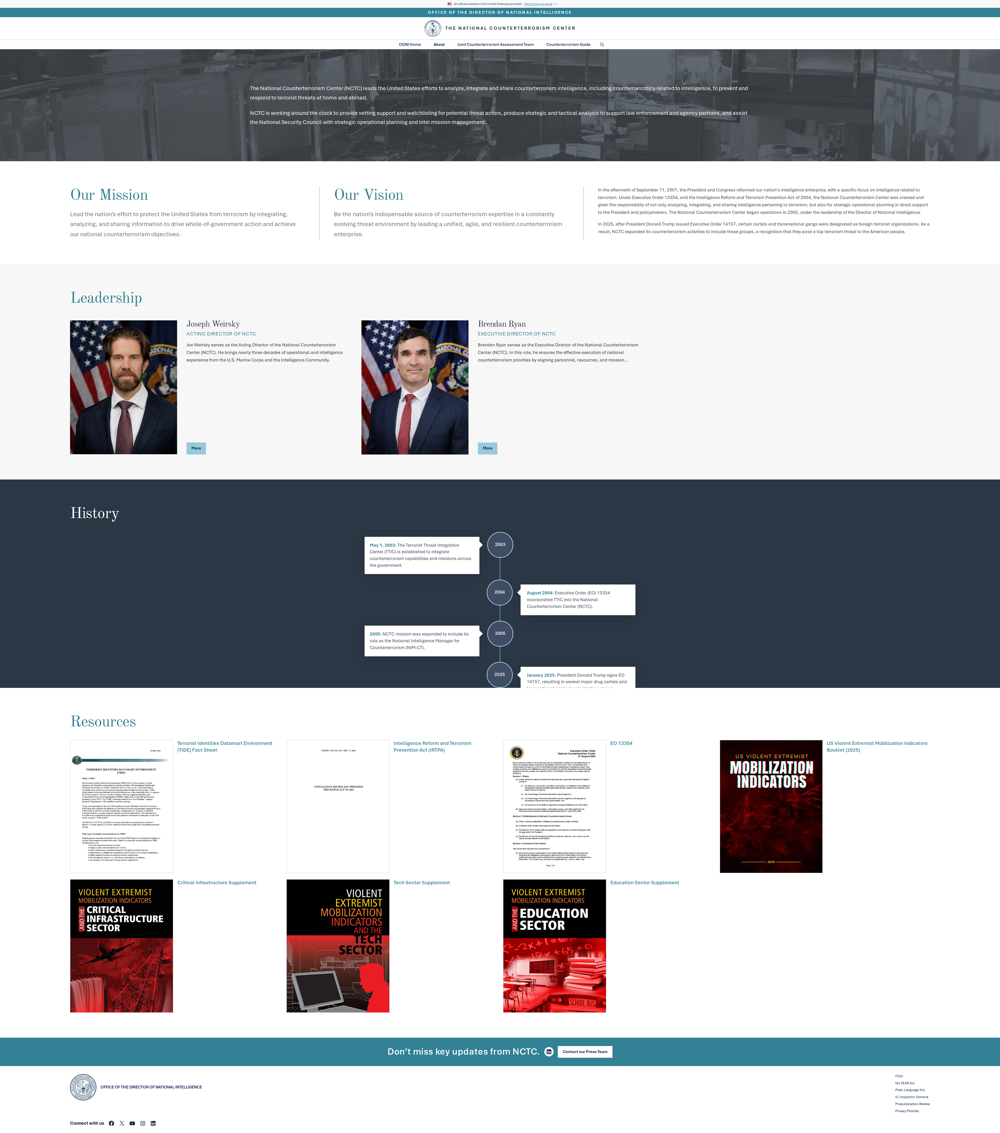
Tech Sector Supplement (422, 882)
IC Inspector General (911, 1097)
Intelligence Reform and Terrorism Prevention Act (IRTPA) (432, 746)
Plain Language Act (910, 1090)
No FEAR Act (905, 1083)
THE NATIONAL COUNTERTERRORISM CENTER (510, 28)
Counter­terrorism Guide (568, 44)
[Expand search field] (602, 44)
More (196, 448)
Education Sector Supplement (644, 882)
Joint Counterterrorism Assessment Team (495, 44)
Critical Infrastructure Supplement (217, 882)
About (439, 44)
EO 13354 (621, 743)
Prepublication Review (912, 1104)
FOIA (899, 1076)
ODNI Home (410, 44)
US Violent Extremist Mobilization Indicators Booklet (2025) (877, 746)
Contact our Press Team (585, 1051)
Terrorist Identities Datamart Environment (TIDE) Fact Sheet (224, 746)
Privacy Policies (907, 1111)
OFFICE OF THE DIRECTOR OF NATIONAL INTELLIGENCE (500, 12)
